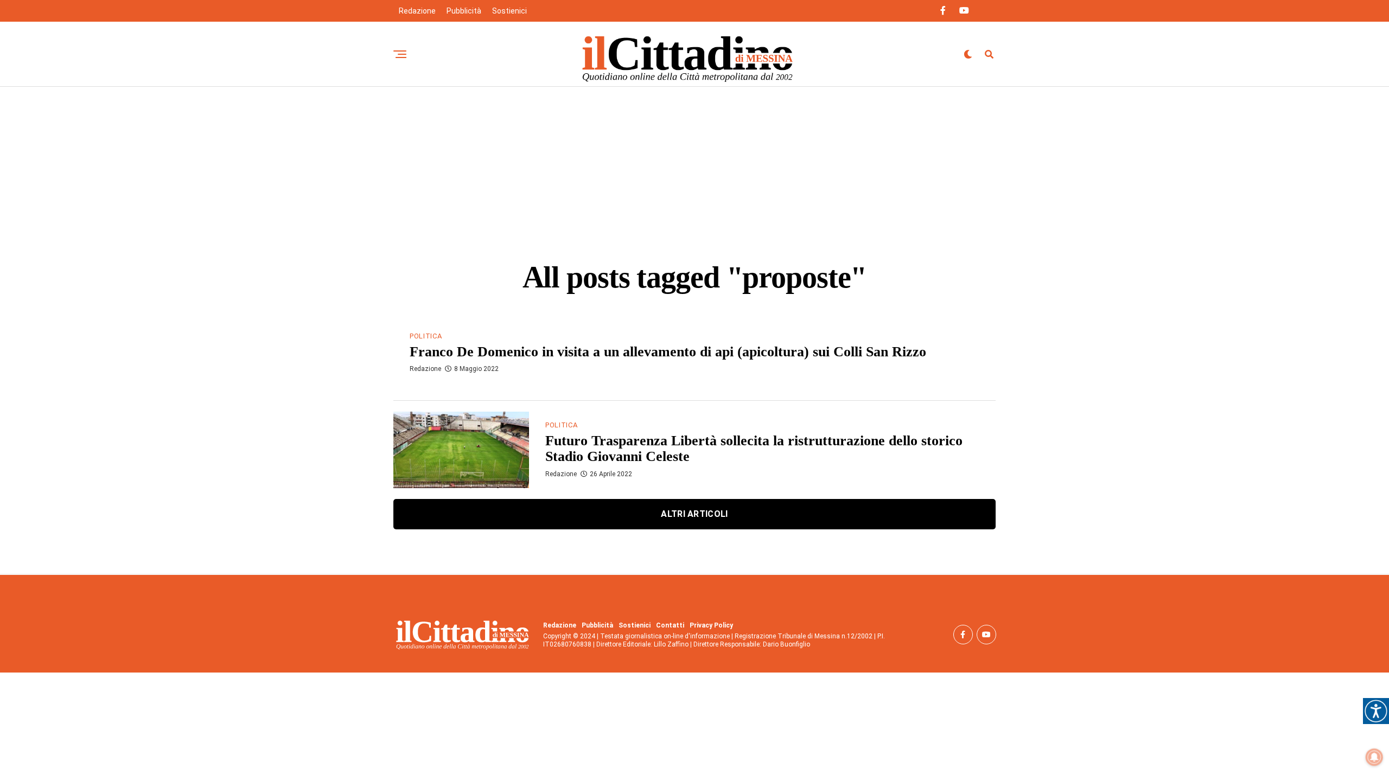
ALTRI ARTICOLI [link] (694, 514)
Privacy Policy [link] (711, 625)
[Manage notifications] (1374, 757)
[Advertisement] (694, 168)
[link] (1376, 711)
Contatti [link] (670, 625)
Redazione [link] (417, 11)
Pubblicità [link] (464, 11)
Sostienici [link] (509, 11)
